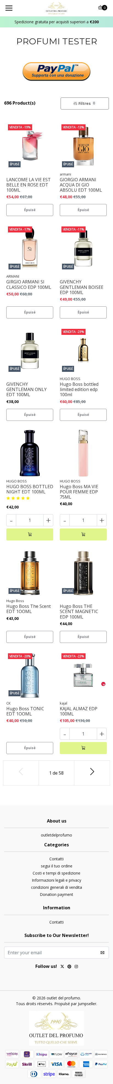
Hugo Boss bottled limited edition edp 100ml (79, 390)
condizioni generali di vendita (56, 887)
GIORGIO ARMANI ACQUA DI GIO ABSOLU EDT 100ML (81, 185)
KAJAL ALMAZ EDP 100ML (78, 711)
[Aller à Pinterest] (69, 967)
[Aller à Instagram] (76, 967)
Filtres (86, 103)
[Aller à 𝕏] (62, 967)
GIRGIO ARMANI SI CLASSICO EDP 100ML (28, 284)
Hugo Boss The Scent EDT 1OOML (28, 609)
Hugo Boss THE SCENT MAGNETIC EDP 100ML (79, 612)
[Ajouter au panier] (29, 534)
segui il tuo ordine (56, 866)
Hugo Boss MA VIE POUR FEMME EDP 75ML (79, 492)
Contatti (56, 858)
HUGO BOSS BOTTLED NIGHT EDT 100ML (29, 489)
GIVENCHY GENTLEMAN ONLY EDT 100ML (26, 390)
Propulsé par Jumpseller (75, 1003)
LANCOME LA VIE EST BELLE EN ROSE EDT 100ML (28, 185)
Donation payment (56, 894)
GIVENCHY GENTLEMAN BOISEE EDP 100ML (81, 287)
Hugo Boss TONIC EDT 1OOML (25, 711)
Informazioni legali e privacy (56, 880)
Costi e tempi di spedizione (56, 873)
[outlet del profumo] (57, 8)
